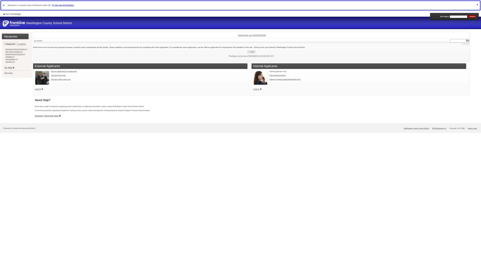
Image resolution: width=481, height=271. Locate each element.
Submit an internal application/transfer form (285, 79)
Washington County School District (416, 128)
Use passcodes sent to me (61, 79)
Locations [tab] (21, 44)
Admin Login (472, 128)
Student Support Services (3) (15, 54)
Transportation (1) (11, 59)
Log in (38, 89)
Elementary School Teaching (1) (16, 49)
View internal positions (277, 75)
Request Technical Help (46, 116)
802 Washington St (439, 128)
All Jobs (8, 67)
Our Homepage (13, 14)
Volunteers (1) (10, 62)
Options (465, 43)
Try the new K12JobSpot (63, 5)
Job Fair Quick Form (58, 75)
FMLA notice (8, 73)
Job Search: (444, 16)
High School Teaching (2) (14, 52)
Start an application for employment (64, 71)
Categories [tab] (10, 44)
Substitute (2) (9, 57)
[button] (477, 5)
